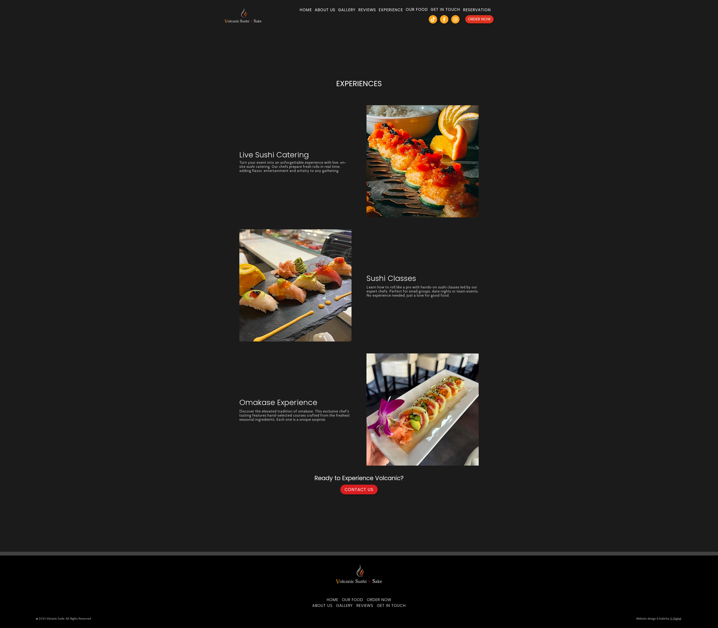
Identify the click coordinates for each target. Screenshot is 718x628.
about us (325, 10)
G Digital (675, 618)
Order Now (479, 19)
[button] (417, 10)
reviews (367, 10)
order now (379, 599)
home (306, 10)
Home (332, 599)
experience (391, 10)
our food (352, 599)
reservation (477, 10)
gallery (346, 10)
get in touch (391, 605)
